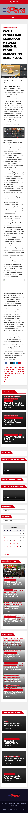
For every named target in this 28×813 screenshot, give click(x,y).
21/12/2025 (8, 574)
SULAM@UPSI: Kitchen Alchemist (12, 595)
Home (4, 809)
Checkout (12, 809)
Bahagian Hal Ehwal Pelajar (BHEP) (12, 396)
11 (7, 540)
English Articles (8, 565)
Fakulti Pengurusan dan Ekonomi (12, 685)
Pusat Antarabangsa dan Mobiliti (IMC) (13, 604)
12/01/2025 (8, 671)
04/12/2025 (8, 599)
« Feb (4, 554)
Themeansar (14, 805)
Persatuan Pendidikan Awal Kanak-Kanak (13, 418)
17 (4, 543)
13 (14, 540)
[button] (22, 17)
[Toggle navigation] (13, 17)
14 (17, 540)
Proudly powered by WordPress (9, 803)
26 (11, 546)
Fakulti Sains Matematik (10, 567)
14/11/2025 (8, 647)
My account (18, 809)
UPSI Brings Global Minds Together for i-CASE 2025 (14, 584)
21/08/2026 (8, 780)
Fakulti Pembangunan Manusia (9, 27)
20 (14, 543)
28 (17, 546)
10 (4, 540)
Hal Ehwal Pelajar (8, 401)
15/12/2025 (8, 586)
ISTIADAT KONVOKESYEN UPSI (11, 640)
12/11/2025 (8, 659)
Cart (8, 809)
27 (14, 546)
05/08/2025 (8, 623)
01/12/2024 (8, 696)
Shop (23, 809)
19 (11, 543)
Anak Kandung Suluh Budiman (11, 650)
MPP (21, 689)
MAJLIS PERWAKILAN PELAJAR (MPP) (12, 689)
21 (17, 543)
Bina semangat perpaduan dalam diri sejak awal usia (19, 370)
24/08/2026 (8, 728)
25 (7, 546)
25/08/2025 (8, 611)
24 (4, 546)
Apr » (8, 554)
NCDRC (5, 721)
